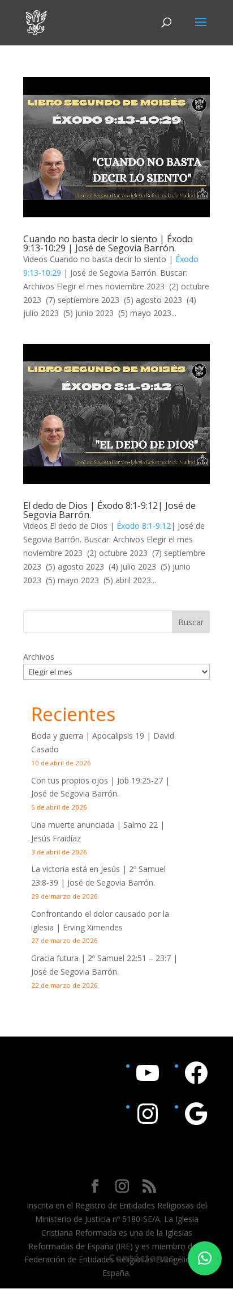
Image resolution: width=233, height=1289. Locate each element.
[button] (205, 1258)
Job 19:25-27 (140, 780)
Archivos (38, 656)
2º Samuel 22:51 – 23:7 (129, 958)
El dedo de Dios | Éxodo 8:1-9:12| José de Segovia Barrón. (109, 510)
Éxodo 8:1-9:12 (143, 525)
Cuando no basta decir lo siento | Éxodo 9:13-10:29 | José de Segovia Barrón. (108, 243)
